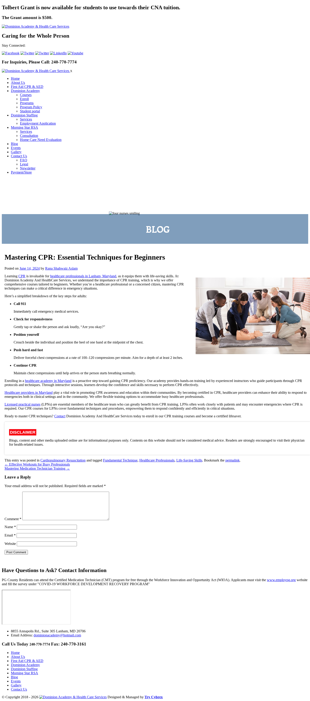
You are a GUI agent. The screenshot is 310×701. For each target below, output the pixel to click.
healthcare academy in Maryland (48, 381)
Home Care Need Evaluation (41, 140)
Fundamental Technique (120, 460)
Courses (26, 95)
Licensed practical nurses (22, 404)
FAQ (23, 160)
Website (10, 544)
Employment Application (38, 123)
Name (10, 527)
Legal (24, 164)
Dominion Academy (25, 91)
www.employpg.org (281, 580)
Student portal (30, 111)
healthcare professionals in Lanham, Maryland (83, 276)
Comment (13, 519)
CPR (21, 276)
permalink (232, 460)
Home (15, 78)
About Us (18, 83)
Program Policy (31, 107)
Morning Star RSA (24, 127)
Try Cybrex (154, 697)
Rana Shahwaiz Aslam (61, 268)
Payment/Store (21, 172)
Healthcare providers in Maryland (29, 392)
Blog (14, 144)
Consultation (29, 136)
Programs (27, 103)
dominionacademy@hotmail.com (57, 635)
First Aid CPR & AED (27, 87)
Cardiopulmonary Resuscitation (63, 460)
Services (26, 119)
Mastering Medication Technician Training (37, 468)
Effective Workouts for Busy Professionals (37, 464)
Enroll (24, 99)
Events (16, 148)
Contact (59, 416)
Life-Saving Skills (189, 460)
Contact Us (19, 156)
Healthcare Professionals (157, 460)
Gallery (16, 152)
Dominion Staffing (24, 115)
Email (10, 535)
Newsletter (27, 168)
